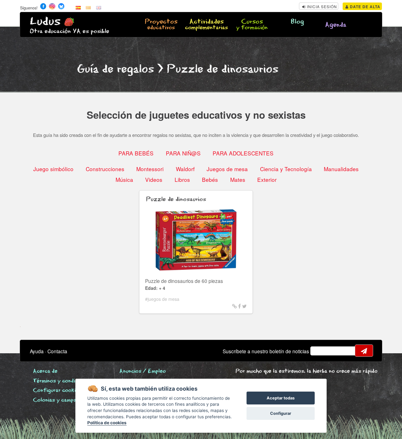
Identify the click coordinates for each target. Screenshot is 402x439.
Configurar (280, 413)
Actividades (206, 25)
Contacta (57, 351)
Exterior (267, 179)
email (319, 350)
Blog (297, 22)
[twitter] (244, 305)
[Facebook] (239, 305)
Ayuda (37, 351)
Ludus (45, 21)
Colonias (64, 400)
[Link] (234, 305)
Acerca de (45, 371)
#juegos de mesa (162, 299)
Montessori (150, 169)
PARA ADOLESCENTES (243, 153)
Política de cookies (107, 422)
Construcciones (105, 169)
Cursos (252, 25)
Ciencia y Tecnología (286, 169)
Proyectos (161, 25)
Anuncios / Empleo (142, 371)
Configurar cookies (57, 390)
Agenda (335, 25)
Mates (237, 179)
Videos (153, 179)
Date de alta (364, 6)
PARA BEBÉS (136, 153)
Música (124, 179)
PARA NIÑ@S (183, 153)
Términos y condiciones (62, 381)
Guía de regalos (115, 69)
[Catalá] (88, 7)
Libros (182, 179)
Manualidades (341, 169)
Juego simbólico (53, 169)
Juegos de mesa (227, 169)
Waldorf (185, 169)
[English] (98, 7)
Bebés (210, 179)
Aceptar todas (281, 398)
